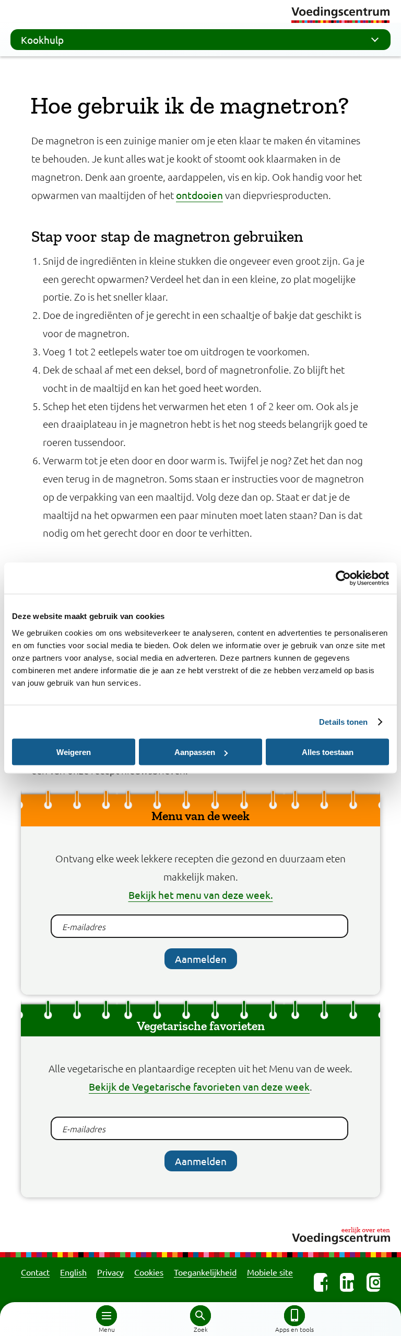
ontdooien (199, 195)
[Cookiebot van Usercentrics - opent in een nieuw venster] (343, 578)
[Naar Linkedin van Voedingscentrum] (346, 1282)
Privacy (110, 1272)
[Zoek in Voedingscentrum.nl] (200, 1315)
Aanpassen (194, 752)
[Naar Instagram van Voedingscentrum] (373, 1282)
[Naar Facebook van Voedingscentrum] (320, 1282)
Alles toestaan (327, 752)
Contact (35, 1272)
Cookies (148, 1272)
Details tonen (343, 722)
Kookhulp (42, 39)
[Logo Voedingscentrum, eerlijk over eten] (200, 1234)
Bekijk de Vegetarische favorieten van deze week (199, 1086)
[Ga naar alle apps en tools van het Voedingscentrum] (294, 1315)
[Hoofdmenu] (106, 1315)
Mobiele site (270, 1272)
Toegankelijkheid (205, 1272)
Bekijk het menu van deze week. (200, 894)
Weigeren (73, 752)
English (73, 1272)
